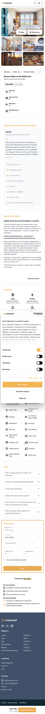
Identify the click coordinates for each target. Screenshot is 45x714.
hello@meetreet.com (11, 680)
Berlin (25, 638)
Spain (3, 638)
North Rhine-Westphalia (9, 650)
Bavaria (3, 647)
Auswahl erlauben (22, 391)
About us (4, 666)
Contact (4, 686)
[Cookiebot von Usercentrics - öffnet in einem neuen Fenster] (33, 314)
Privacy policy (12, 703)
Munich (26, 644)
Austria (3, 635)
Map (22, 32)
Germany (7, 72)
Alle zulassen (22, 384)
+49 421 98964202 (11, 683)
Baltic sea (16, 72)
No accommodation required (16, 560)
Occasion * (8, 535)
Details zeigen (33, 378)
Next (22, 568)
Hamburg (27, 635)
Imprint (3, 703)
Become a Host (6, 689)
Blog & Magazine (7, 663)
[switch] (40, 356)
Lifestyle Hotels (29, 72)
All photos (36, 32)
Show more (9, 157)
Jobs (3, 669)
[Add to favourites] (39, 72)
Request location (27, 710)
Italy (2, 641)
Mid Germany (5, 644)
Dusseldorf (27, 650)
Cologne (26, 647)
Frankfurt (27, 641)
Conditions (22, 703)
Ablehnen (22, 398)
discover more (33, 278)
